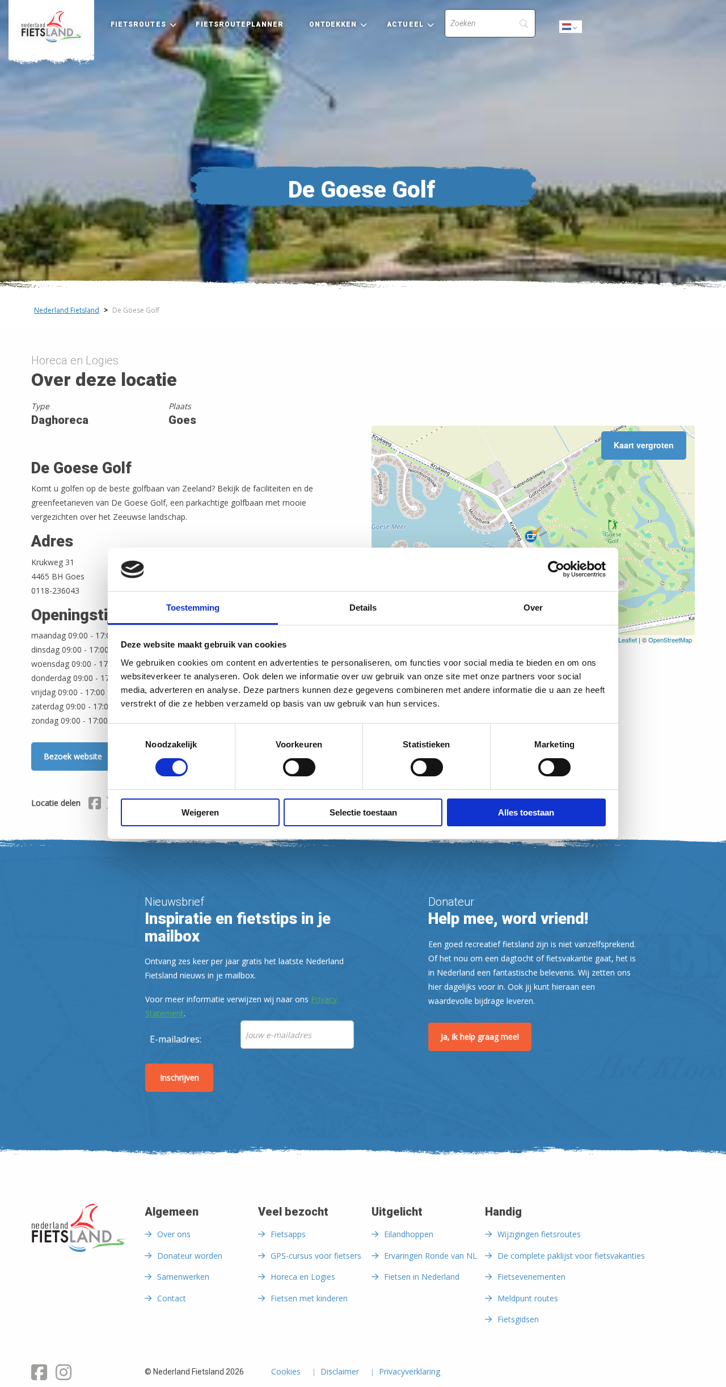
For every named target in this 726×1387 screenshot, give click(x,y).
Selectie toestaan (363, 812)
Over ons (174, 1234)
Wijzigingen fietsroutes (539, 1234)
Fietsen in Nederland (421, 1276)
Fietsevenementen (531, 1276)
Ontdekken (333, 24)
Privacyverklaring (409, 1372)
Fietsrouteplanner (239, 24)
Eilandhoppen (408, 1234)
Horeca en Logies (303, 1276)
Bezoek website (73, 756)
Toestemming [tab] (193, 607)
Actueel (405, 24)
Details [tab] (363, 607)
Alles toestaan (526, 812)
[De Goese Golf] (533, 534)
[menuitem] (51, 26)
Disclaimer (339, 1372)
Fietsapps (288, 1234)
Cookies (286, 1372)
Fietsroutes (138, 24)
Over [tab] (533, 607)
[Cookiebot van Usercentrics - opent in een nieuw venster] (556, 569)
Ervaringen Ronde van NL (430, 1255)
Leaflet (627, 639)
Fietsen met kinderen (309, 1298)
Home (51, 26)
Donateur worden (189, 1255)
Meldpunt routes (527, 1298)
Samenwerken (183, 1276)
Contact (171, 1298)
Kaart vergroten (644, 445)
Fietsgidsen (518, 1319)
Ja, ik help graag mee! (480, 1036)
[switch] (299, 772)
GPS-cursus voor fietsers (316, 1255)
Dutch (571, 30)
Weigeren (200, 812)
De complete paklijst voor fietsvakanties (571, 1255)
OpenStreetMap (670, 639)
